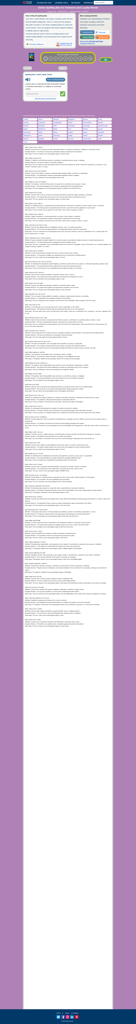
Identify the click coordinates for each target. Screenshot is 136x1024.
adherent (56, 119)
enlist (55, 126)
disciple (25, 126)
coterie (70, 122)
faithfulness (42, 129)
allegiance (71, 119)
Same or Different (88, 37)
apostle (85, 119)
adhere (40, 119)
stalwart (100, 135)
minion (85, 132)
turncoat (70, 138)
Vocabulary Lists (52, 11)
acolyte (25, 119)
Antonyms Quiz (103, 37)
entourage (86, 126)
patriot (40, 135)
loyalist (70, 132)
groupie (100, 129)
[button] (61, 3)
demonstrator (87, 122)
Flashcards (102, 32)
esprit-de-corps (103, 126)
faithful (25, 129)
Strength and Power (63, 11)
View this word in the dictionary (45, 98)
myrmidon (101, 132)
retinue (85, 135)
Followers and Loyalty (74, 11)
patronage (56, 135)
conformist (41, 122)
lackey (55, 132)
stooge (55, 138)
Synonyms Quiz (88, 32)
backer (100, 119)
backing (25, 122)
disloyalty (41, 126)
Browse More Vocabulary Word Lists (91, 42)
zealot (25, 142)
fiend (69, 129)
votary (100, 138)
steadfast (41, 138)
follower (85, 129)
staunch (25, 138)
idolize (40, 132)
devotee (100, 122)
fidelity (55, 129)
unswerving (86, 138)
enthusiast (71, 126)
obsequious (27, 135)
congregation (57, 122)
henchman (26, 132)
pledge (70, 135)
